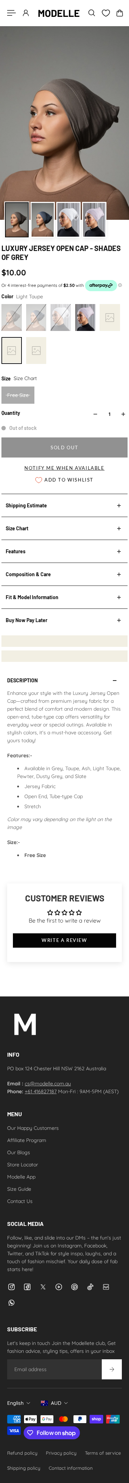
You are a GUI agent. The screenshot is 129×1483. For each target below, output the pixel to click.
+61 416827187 (41, 1091)
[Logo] (58, 13)
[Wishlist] (106, 13)
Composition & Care (28, 574)
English (15, 1403)
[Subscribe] (112, 1369)
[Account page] (26, 13)
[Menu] (11, 13)
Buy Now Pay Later (26, 620)
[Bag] (120, 13)
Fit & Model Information (32, 597)
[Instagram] (11, 1287)
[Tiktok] (90, 1287)
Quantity (10, 413)
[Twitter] (43, 1287)
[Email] (106, 1287)
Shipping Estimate (26, 505)
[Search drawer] (92, 13)
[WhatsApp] (11, 1303)
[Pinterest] (74, 1287)
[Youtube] (59, 1287)
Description (22, 680)
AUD (56, 1403)
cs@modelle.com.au (48, 1083)
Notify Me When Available (64, 468)
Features (15, 551)
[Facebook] (27, 1287)
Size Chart (17, 528)
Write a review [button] (64, 940)
